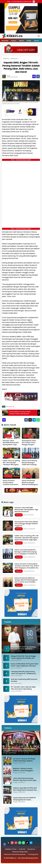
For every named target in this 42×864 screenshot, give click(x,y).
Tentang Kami (33, 854)
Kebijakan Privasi (11, 849)
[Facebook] (26, 420)
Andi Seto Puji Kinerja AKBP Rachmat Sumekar (24, 680)
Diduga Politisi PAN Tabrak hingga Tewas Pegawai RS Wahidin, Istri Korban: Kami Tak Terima (23, 657)
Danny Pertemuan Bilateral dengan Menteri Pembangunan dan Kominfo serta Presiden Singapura (30, 483)
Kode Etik (22, 849)
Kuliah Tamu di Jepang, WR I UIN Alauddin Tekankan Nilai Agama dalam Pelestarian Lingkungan (11, 463)
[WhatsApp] (38, 420)
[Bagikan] (38, 76)
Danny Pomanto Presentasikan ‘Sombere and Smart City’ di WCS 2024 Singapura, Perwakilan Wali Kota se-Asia (11, 483)
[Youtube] (16, 842)
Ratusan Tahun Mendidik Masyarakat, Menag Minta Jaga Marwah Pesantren (11, 443)
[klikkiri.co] (12, 36)
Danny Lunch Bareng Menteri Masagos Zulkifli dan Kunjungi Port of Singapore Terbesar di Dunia (29, 463)
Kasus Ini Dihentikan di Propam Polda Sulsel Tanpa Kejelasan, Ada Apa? (24, 665)
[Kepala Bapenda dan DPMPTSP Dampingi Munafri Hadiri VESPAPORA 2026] (7, 800)
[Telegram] (34, 420)
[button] (38, 36)
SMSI (10, 406)
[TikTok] (27, 842)
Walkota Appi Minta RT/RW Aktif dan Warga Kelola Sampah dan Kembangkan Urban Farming (25, 789)
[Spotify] (19, 842)
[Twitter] (30, 420)
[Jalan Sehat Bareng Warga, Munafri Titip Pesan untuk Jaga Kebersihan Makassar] (7, 780)
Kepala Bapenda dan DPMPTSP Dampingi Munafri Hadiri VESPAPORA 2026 (24, 799)
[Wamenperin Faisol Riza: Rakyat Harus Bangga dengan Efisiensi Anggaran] (30, 433)
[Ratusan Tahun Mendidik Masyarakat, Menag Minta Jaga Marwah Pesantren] (11, 433)
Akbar (8, 75)
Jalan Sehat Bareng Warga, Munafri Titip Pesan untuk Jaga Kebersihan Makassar (24, 779)
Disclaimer (31, 849)
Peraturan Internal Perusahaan (15, 854)
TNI (13, 406)
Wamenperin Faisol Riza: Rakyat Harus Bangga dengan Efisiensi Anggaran (29, 443)
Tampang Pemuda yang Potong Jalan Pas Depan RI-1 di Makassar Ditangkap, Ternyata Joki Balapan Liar (23, 673)
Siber (7, 406)
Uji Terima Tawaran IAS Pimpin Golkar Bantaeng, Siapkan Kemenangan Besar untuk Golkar (25, 760)
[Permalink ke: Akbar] (4, 76)
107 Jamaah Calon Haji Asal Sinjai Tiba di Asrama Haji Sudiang (23, 688)
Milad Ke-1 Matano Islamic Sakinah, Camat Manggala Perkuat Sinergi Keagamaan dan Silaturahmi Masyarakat (25, 770)
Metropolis (8, 436)
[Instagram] (12, 842)
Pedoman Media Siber (20, 852)
